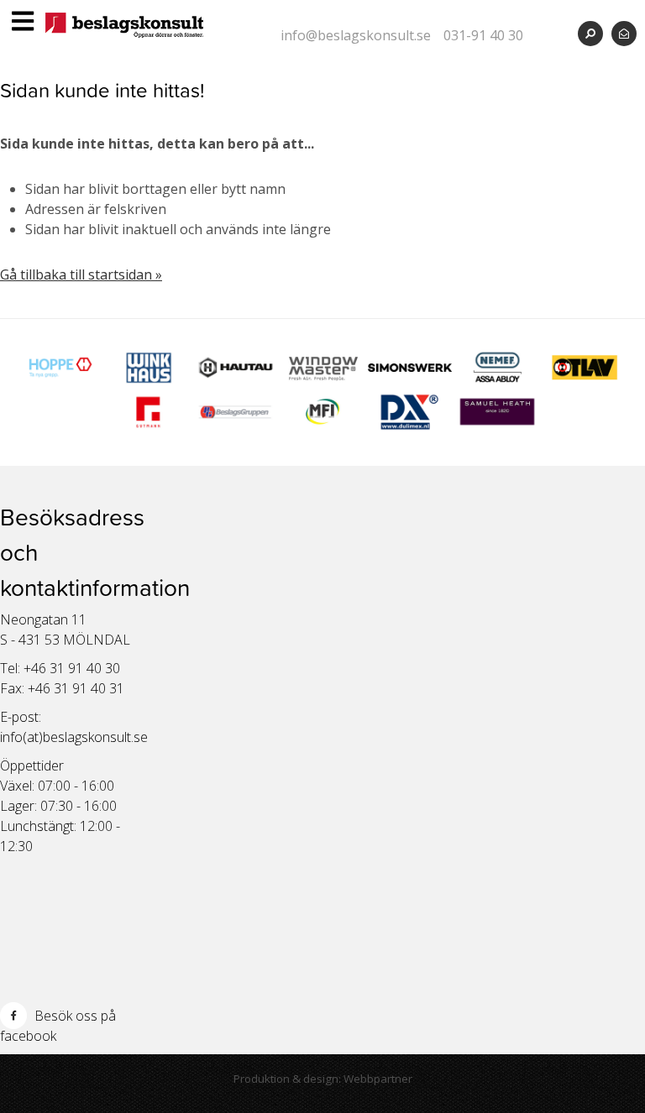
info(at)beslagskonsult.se (74, 737)
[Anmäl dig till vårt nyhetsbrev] (624, 33)
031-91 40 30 (483, 35)
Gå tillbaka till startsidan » (81, 274)
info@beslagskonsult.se (356, 35)
